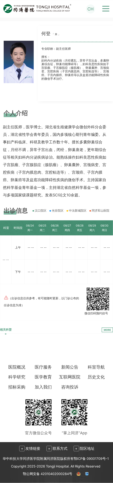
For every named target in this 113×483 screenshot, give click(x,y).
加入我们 (43, 387)
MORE (107, 329)
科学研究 (16, 377)
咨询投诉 (69, 387)
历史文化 (96, 377)
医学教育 (43, 377)
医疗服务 (43, 367)
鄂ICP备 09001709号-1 (91, 459)
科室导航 (96, 367)
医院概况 (16, 367)
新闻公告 (69, 367)
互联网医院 (69, 377)
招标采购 (16, 387)
